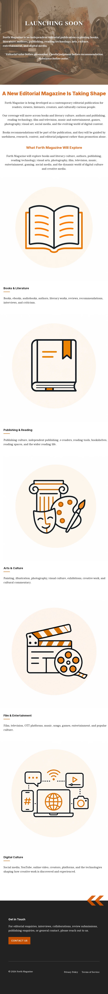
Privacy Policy (71, 972)
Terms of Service (91, 972)
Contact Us (19, 940)
